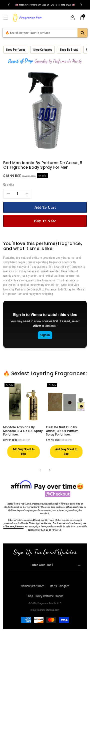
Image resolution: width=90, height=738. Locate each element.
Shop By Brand (69, 49)
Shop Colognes (42, 49)
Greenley (41, 61)
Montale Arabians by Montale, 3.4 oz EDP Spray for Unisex (23, 431)
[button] (7, 18)
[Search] (83, 32)
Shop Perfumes (15, 49)
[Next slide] (81, 5)
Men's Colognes (60, 586)
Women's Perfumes (32, 586)
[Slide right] (49, 470)
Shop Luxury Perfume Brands (45, 596)
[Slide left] (40, 470)
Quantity (8, 184)
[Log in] (72, 18)
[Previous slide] (9, 5)
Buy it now (45, 221)
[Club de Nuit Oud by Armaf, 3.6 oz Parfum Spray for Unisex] (66, 402)
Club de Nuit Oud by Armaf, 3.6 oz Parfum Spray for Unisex (62, 431)
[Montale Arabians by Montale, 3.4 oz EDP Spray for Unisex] (23, 402)
